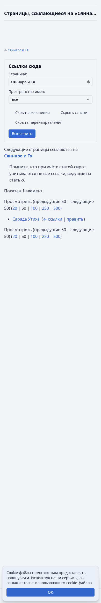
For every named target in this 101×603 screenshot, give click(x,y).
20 (14, 208)
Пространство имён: (27, 91)
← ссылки (52, 219)
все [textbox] (15, 99)
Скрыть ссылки (74, 112)
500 (56, 208)
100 (34, 208)
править (75, 219)
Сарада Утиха (26, 219)
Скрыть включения (32, 112)
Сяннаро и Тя (18, 50)
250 (45, 208)
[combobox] (50, 82)
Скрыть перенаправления (38, 122)
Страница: (18, 73)
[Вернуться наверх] (50, 13)
